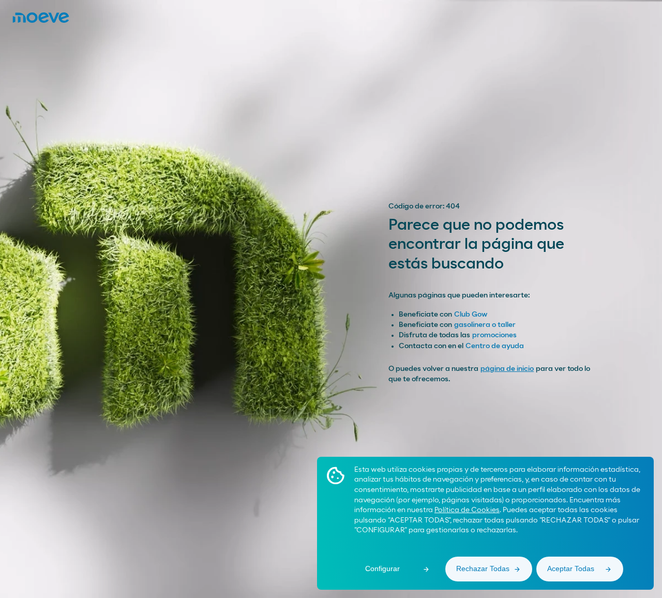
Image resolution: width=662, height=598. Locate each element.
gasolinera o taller (485, 324)
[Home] (40, 17)
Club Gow (470, 314)
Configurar (382, 568)
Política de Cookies (467, 510)
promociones (494, 335)
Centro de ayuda (494, 346)
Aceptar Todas (570, 568)
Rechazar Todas (482, 568)
